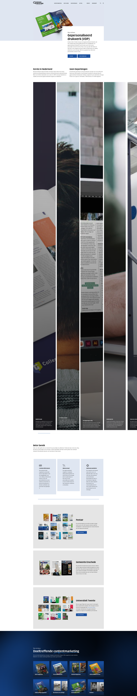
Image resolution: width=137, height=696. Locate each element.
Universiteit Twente (91, 607)
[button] (72, 56)
